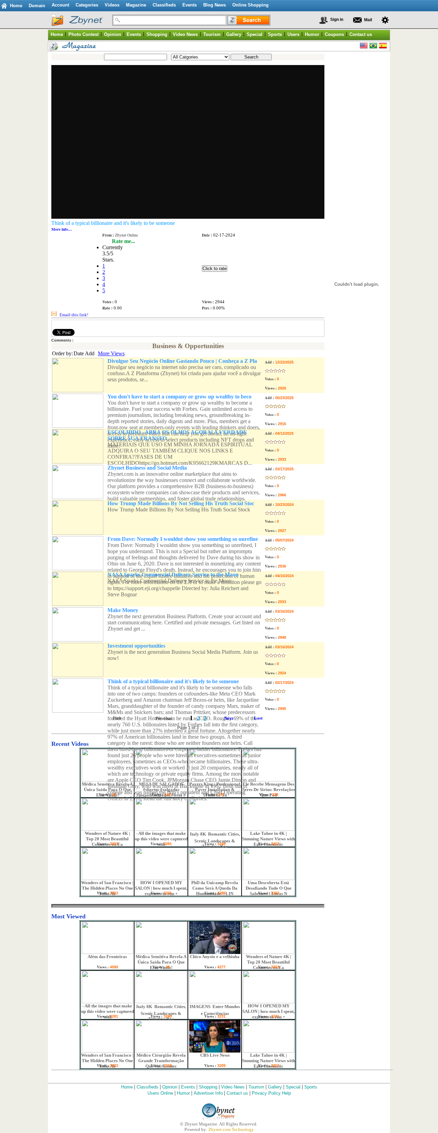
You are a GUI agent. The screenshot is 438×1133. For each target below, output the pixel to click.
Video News (233, 1087)
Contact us (237, 1093)
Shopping (208, 1087)
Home (16, 5)
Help (286, 1093)
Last (258, 718)
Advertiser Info (208, 1093)
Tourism (256, 1087)
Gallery (275, 1087)
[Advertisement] (355, 157)
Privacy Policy (266, 1093)
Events (188, 1087)
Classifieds (147, 1087)
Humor (183, 1093)
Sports (310, 1087)
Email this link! (74, 314)
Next (228, 718)
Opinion (169, 1087)
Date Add (84, 353)
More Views (111, 353)
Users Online (160, 1093)
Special (293, 1087)
